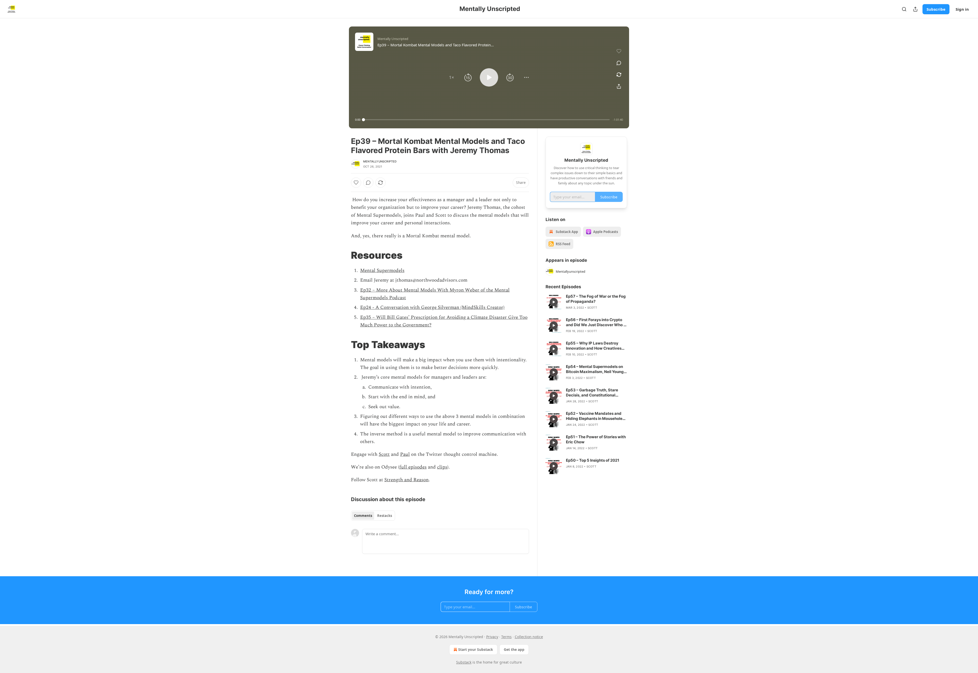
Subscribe (936, 9)
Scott (384, 454)
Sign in (962, 9)
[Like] (356, 182)
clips (442, 467)
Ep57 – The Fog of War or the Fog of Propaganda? (596, 299)
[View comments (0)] (619, 63)
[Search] (904, 9)
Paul (405, 454)
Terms (506, 636)
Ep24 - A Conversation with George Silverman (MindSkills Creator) (432, 307)
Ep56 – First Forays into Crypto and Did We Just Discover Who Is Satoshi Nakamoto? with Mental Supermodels (596, 322)
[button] (451, 77)
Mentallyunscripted (380, 161)
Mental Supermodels (382, 270)
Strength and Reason (406, 480)
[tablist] (373, 516)
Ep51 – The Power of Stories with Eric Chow (596, 439)
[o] (554, 302)
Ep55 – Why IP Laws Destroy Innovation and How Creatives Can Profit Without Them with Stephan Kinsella (593, 346)
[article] (586, 302)
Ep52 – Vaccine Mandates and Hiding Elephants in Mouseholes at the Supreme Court (595, 416)
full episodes (413, 467)
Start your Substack (475, 649)
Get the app (514, 649)
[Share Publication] (915, 9)
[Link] (344, 255)
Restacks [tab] (384, 515)
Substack (463, 662)
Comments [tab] (363, 515)
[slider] (486, 119)
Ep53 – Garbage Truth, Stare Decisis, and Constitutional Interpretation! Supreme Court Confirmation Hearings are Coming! (594, 393)
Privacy (492, 636)
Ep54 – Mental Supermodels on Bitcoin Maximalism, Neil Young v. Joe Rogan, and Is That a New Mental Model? (595, 369)
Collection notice (529, 636)
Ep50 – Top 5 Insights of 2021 (592, 460)
